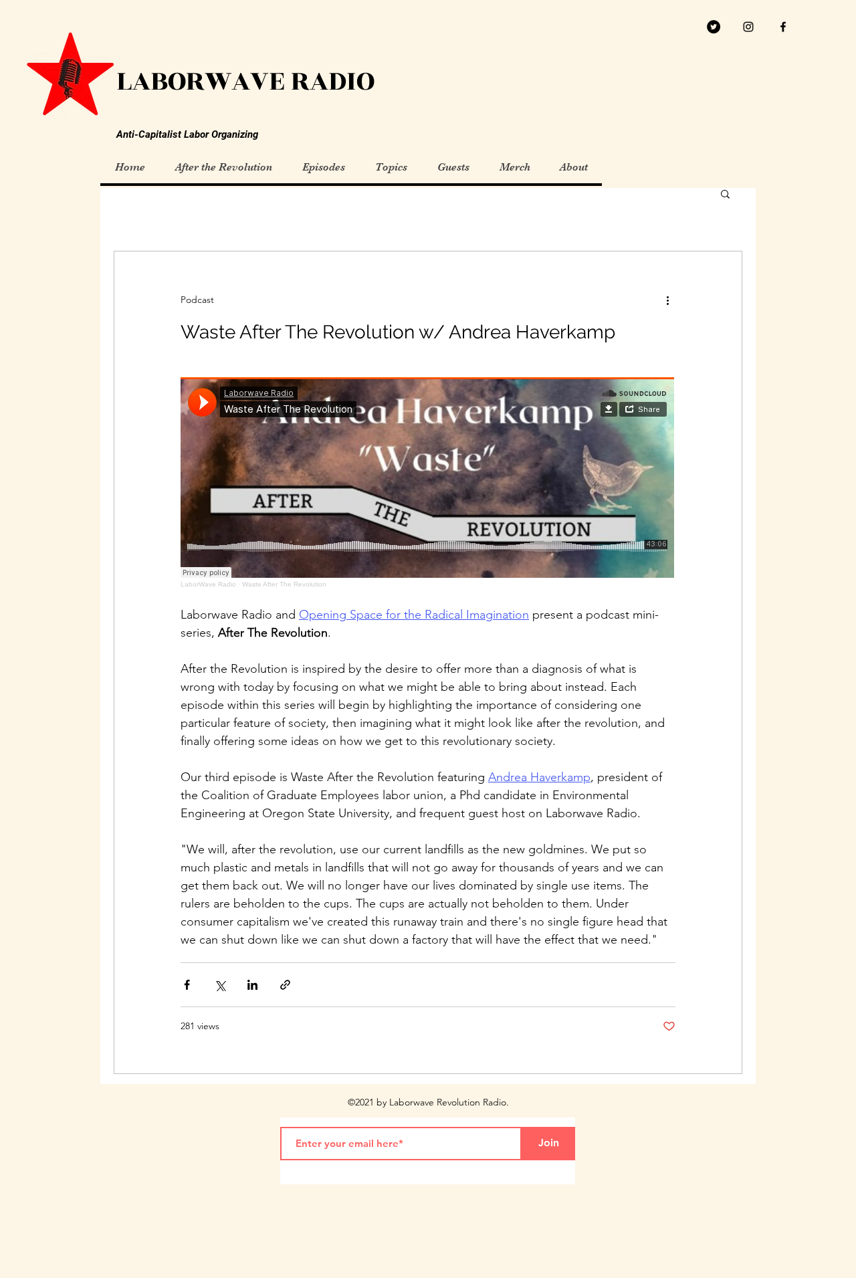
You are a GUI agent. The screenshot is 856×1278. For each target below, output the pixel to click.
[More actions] (667, 300)
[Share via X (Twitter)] (219, 984)
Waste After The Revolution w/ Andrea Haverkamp (398, 332)
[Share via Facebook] (187, 984)
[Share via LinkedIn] (252, 984)
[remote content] (428, 482)
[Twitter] (713, 26)
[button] (725, 195)
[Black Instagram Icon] (748, 26)
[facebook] (783, 26)
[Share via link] (285, 984)
